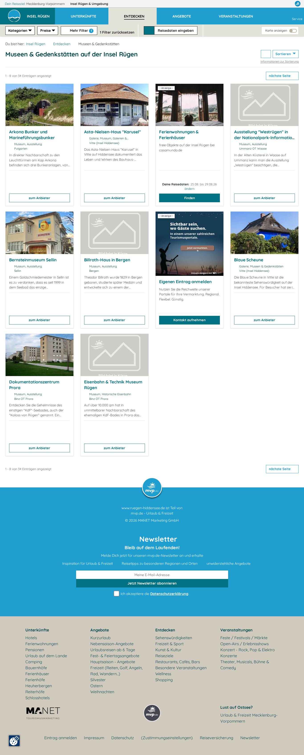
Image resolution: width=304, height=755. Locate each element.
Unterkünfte (37, 630)
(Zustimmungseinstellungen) (167, 737)
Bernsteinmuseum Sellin (33, 259)
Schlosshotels (37, 697)
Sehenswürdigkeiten (173, 637)
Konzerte (228, 655)
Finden (189, 198)
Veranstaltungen (236, 630)
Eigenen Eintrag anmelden (185, 281)
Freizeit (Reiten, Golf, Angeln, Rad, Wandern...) (116, 670)
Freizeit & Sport (169, 643)
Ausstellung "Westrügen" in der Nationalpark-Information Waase (264, 137)
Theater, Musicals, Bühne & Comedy (244, 664)
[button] (41, 14)
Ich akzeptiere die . (154, 593)
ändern (189, 189)
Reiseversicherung (216, 737)
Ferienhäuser (37, 673)
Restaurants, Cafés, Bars (177, 661)
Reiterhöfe (35, 691)
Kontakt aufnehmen (189, 320)
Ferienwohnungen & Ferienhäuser (179, 134)
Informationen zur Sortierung (280, 61)
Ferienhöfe (35, 679)
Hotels (31, 637)
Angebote (99, 630)
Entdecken (61, 44)
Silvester (98, 679)
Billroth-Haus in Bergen (107, 259)
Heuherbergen (38, 685)
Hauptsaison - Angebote (112, 661)
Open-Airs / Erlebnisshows (244, 643)
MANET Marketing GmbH (158, 520)
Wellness (163, 673)
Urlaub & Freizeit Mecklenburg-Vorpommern (249, 718)
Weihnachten (102, 691)
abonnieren (152, 583)
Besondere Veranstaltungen (181, 667)
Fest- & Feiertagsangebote (114, 655)
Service (297, 19)
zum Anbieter (39, 198)
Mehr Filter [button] (80, 30)
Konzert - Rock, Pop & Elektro (247, 649)
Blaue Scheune (248, 259)
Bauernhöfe (36, 667)
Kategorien (17, 30)
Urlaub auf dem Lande (46, 655)
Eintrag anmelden (60, 737)
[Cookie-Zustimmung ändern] (14, 740)
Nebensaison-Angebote (112, 643)
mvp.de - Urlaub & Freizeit (152, 513)
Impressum (94, 737)
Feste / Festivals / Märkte (244, 637)
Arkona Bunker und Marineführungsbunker (32, 134)
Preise (45, 30)
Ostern (96, 685)
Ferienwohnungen (41, 643)
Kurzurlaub (100, 637)
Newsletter (250, 737)
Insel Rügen (89, 4)
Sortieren (284, 54)
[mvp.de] (297, 4)
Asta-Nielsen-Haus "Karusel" (112, 131)
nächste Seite (280, 76)
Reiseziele (164, 655)
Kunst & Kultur (168, 649)
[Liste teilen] (266, 54)
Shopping (164, 679)
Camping (33, 661)
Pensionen (34, 649)
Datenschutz (122, 737)
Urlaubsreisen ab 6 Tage (112, 649)
